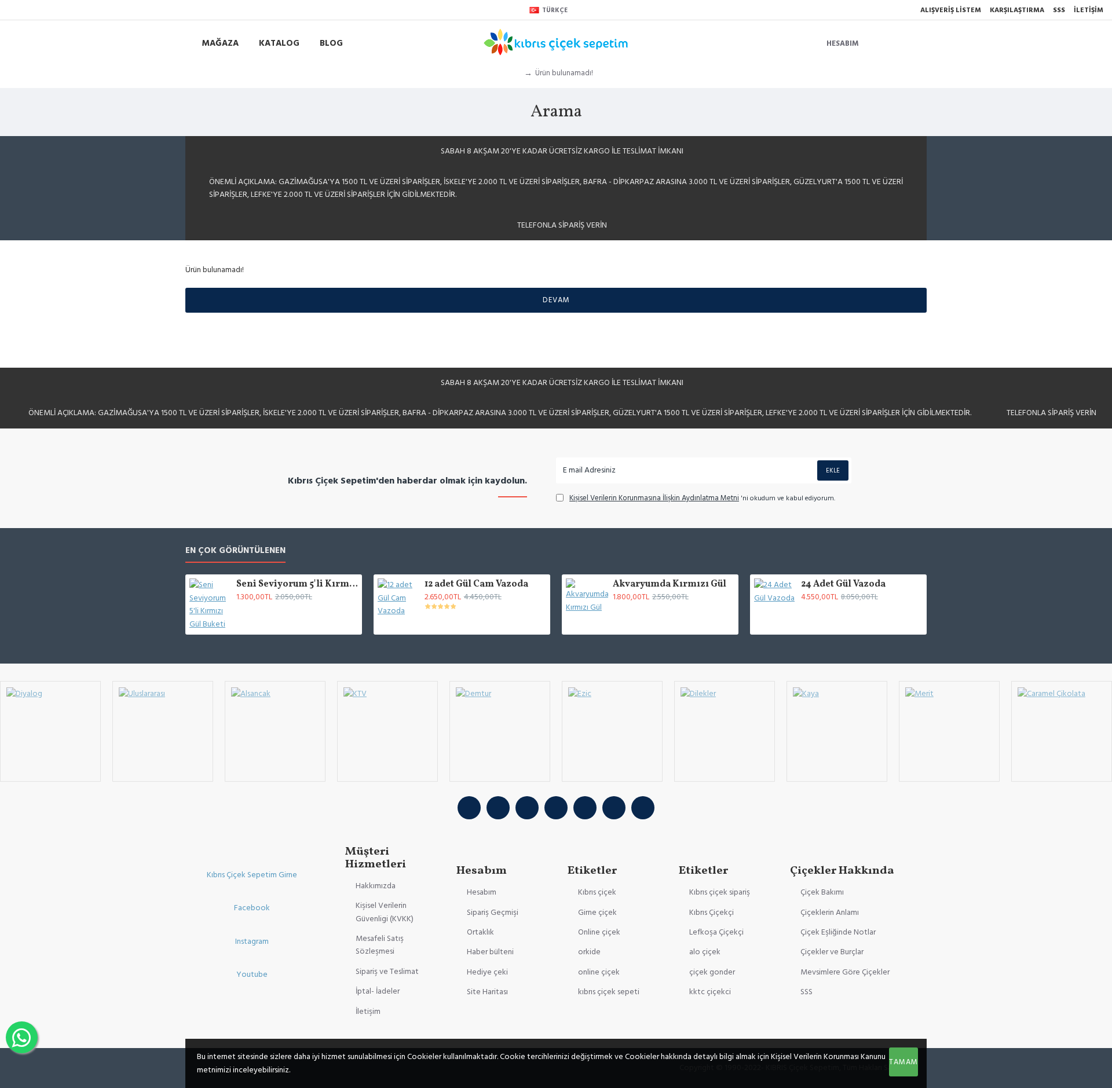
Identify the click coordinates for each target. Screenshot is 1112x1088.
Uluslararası (163, 780)
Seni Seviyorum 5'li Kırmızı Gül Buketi (297, 584)
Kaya (837, 780)
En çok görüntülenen (235, 550)
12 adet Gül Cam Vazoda (476, 584)
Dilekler (724, 780)
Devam (556, 300)
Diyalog (50, 780)
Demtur (500, 780)
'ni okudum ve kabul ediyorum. (702, 498)
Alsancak (274, 780)
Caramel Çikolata (1061, 780)
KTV (387, 780)
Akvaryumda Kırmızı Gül (669, 584)
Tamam (903, 1062)
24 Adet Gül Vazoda (843, 584)
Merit (949, 780)
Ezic (612, 780)
